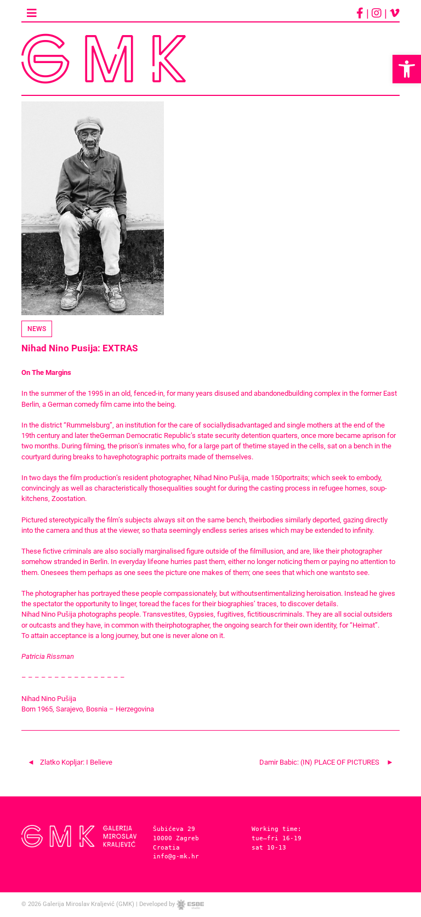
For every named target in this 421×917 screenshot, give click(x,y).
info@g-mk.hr (176, 856)
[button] (406, 69)
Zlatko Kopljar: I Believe (76, 762)
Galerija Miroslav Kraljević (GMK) (88, 904)
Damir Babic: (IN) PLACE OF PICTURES (319, 762)
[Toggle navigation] (31, 13)
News (36, 329)
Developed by (158, 904)
